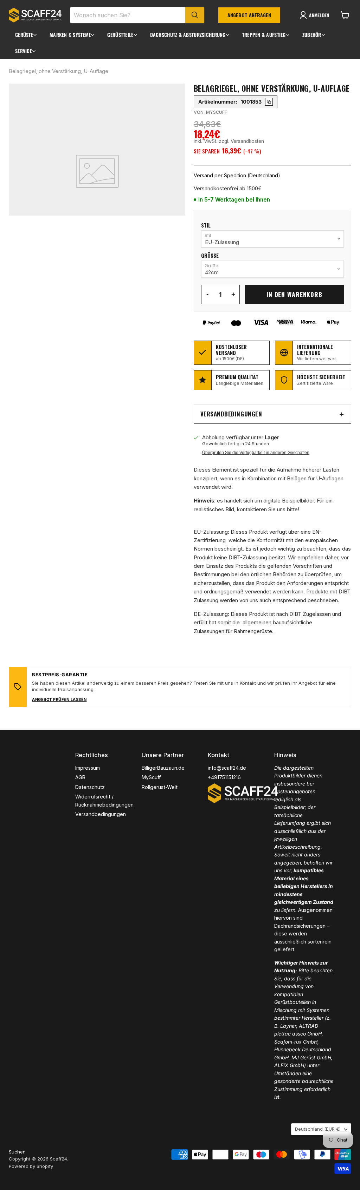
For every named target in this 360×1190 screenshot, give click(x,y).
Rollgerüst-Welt (160, 787)
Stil (206, 226)
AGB (80, 777)
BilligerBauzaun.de (163, 768)
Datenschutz (90, 787)
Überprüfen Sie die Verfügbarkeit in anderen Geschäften (255, 452)
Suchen (17, 1152)
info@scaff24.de (227, 768)
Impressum (87, 768)
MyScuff (151, 777)
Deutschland (318, 1129)
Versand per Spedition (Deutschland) (237, 175)
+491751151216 (224, 777)
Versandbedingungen (231, 413)
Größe (210, 256)
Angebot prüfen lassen (59, 699)
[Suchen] (194, 15)
